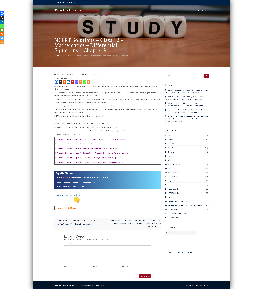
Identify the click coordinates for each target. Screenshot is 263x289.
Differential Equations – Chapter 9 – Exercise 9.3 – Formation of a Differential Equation (88, 148)
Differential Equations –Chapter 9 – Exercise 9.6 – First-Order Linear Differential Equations (89, 162)
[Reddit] (64, 82)
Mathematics (71, 74)
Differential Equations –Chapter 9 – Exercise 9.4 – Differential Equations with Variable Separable (91, 153)
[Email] (2, 30)
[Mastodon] (76, 82)
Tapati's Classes (67, 10)
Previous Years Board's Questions (180, 201)
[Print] (2, 34)
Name (67, 267)
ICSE (169, 160)
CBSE (58, 74)
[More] (88, 82)
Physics (170, 197)
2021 (166, 252)
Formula (171, 156)
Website (125, 267)
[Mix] (80, 82)
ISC (169, 168)
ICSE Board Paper (174, 164)
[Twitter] (2, 38)
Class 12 (63, 74)
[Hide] (1, 46)
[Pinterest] (72, 82)
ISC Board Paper (173, 172)
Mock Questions (174, 185)
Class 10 (171, 140)
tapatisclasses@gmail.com (66, 2)
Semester (190, 252)
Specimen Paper (173, 218)
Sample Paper (173, 209)
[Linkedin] (68, 82)
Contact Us (201, 10)
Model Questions (174, 189)
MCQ (169, 181)
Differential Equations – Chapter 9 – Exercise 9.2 (73, 144)
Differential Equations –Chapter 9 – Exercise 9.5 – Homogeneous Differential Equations (88, 158)
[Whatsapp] (84, 82)
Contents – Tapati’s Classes (65, 208)
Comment (68, 244)
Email (96, 267)
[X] (60, 82)
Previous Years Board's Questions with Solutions (185, 205)
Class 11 (171, 144)
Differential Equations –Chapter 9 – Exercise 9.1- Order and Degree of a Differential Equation (90, 139)
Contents (171, 152)
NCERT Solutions (81, 74)
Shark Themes (203, 285)
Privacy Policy (100, 285)
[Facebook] (56, 82)
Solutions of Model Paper (177, 214)
